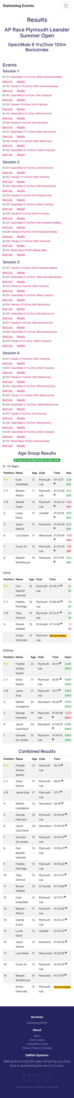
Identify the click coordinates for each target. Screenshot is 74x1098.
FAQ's (37, 1035)
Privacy (36, 1047)
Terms (25, 1047)
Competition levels (37, 1043)
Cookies (47, 1047)
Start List (7, 81)
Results (21, 81)
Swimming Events (18, 6)
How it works (37, 1039)
